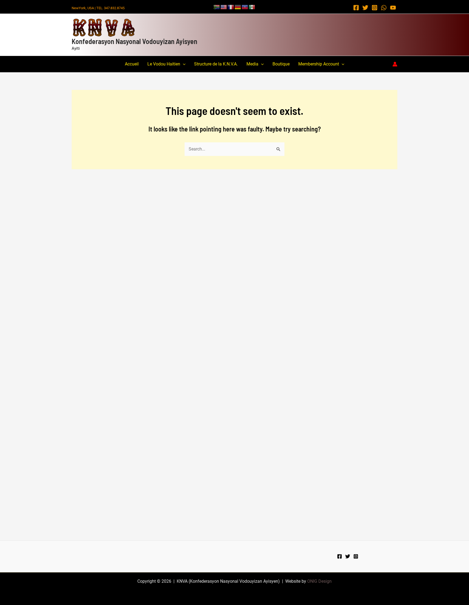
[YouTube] (393, 8)
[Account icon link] (394, 64)
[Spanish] (252, 6)
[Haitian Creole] (245, 6)
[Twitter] (365, 8)
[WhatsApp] (384, 8)
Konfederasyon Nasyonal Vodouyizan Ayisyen (134, 41)
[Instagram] (375, 8)
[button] (183, 64)
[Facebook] (356, 8)
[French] (230, 6)
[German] (238, 6)
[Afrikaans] (216, 6)
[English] (223, 6)
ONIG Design (319, 581)
